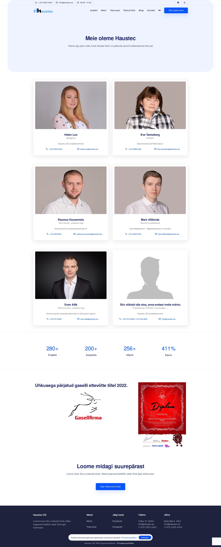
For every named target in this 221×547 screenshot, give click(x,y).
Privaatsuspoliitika (125, 543)
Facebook (117, 521)
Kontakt (151, 10)
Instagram (117, 527)
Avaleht (93, 10)
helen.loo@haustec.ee (89, 149)
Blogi (141, 10)
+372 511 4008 (55, 319)
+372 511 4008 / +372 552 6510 (134, 319)
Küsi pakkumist (176, 10)
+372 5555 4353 (55, 149)
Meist (103, 10)
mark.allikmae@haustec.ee (168, 234)
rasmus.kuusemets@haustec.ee (89, 234)
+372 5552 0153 (134, 234)
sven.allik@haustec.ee (89, 319)
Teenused (115, 10)
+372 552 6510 (55, 234)
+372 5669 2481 (134, 149)
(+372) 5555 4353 (147, 527)
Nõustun (144, 538)
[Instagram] (184, 2)
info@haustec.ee (168, 319)
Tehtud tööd (129, 10)
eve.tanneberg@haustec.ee (168, 149)
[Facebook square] (178, 2)
